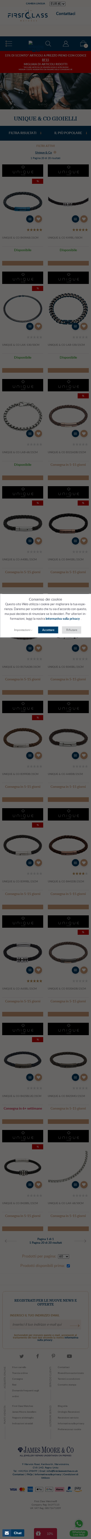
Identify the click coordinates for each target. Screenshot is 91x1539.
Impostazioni (22, 629)
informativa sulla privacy (63, 618)
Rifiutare (71, 629)
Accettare (48, 629)
